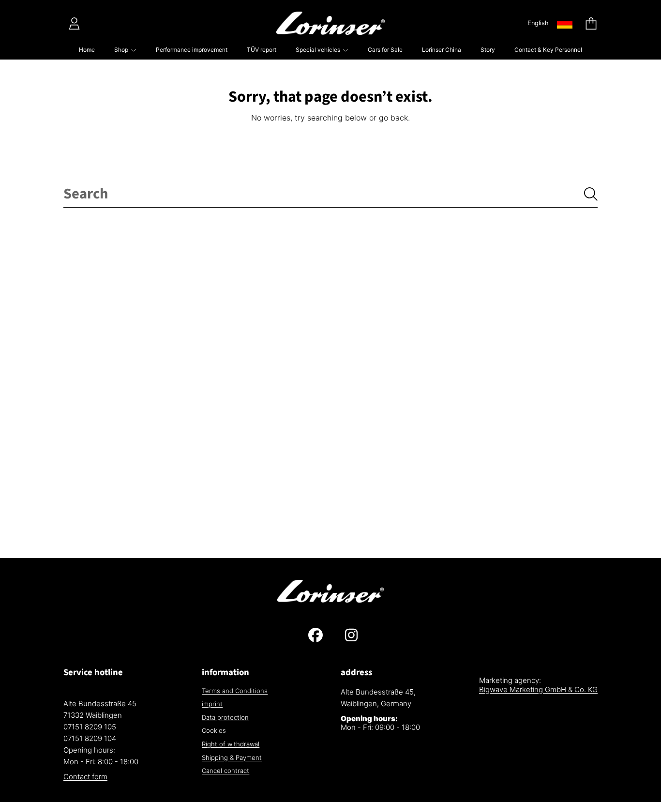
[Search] (590, 194)
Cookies (214, 730)
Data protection (225, 717)
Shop (122, 49)
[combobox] (330, 194)
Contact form (85, 776)
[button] (590, 23)
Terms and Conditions (235, 691)
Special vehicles (319, 49)
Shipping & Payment (232, 757)
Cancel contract (225, 770)
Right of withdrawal (230, 744)
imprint (212, 704)
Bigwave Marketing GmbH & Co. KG (538, 689)
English (538, 23)
